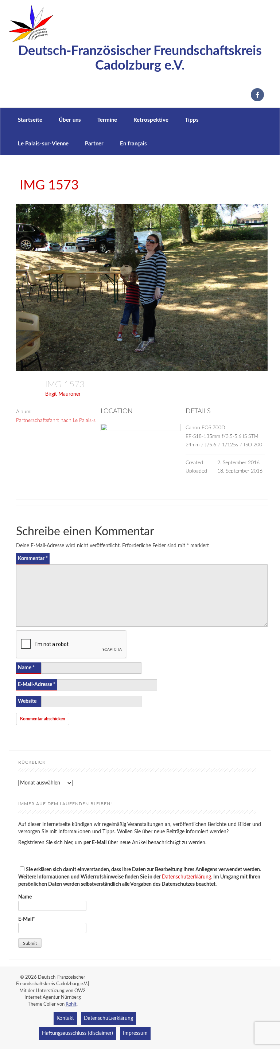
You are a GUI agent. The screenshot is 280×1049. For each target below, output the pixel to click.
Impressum (135, 1033)
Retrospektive (150, 120)
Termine (107, 120)
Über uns (70, 120)
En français (133, 143)
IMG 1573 (49, 185)
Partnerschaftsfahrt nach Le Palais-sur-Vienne (66, 420)
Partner (94, 143)
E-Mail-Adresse (36, 684)
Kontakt (65, 1018)
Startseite (30, 120)
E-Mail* (26, 919)
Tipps (192, 120)
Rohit (71, 1004)
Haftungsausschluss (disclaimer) (77, 1033)
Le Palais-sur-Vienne (43, 143)
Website (27, 701)
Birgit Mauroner (63, 394)
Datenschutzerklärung (186, 877)
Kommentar (33, 558)
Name (26, 667)
